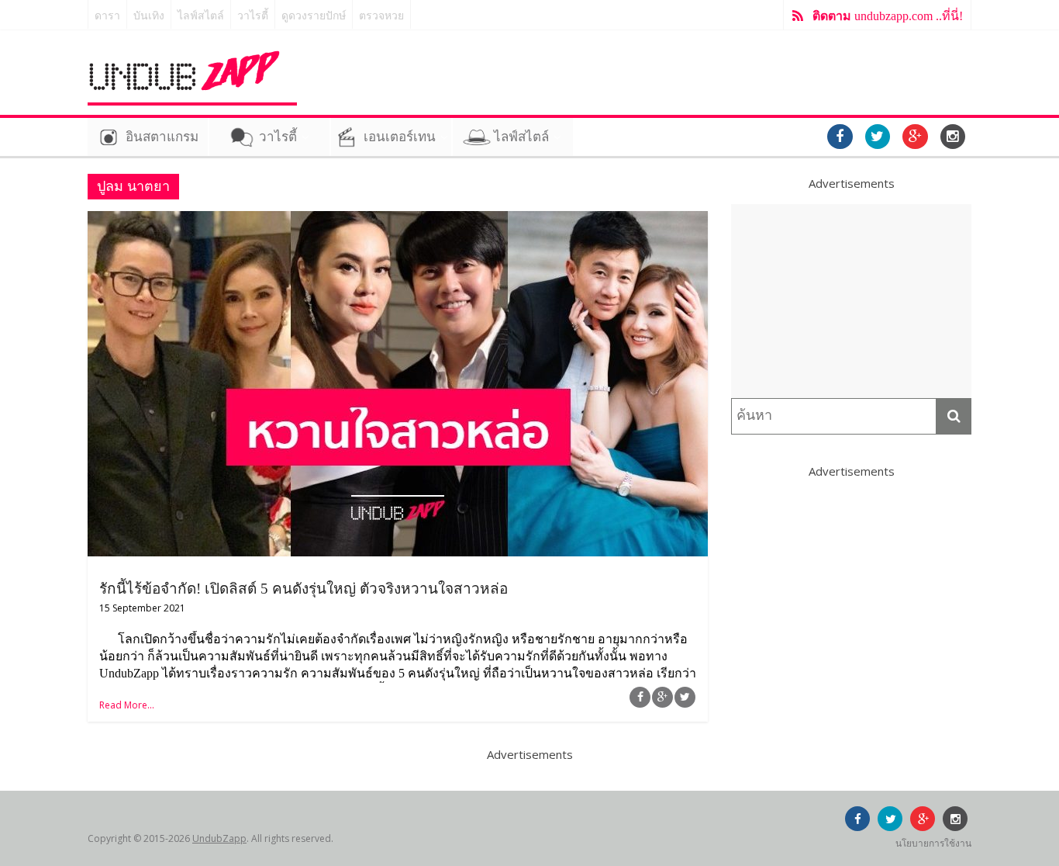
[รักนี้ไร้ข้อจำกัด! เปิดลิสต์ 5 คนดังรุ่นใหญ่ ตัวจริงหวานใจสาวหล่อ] (398, 220)
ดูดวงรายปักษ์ (313, 16)
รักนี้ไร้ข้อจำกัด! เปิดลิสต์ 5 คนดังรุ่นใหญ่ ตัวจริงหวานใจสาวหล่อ (303, 588)
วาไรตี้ (252, 16)
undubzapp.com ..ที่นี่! (887, 16)
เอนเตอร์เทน (400, 137)
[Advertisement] (851, 301)
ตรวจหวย (381, 16)
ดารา (107, 16)
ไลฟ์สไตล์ (201, 16)
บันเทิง (148, 16)
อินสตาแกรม (162, 137)
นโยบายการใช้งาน (933, 843)
